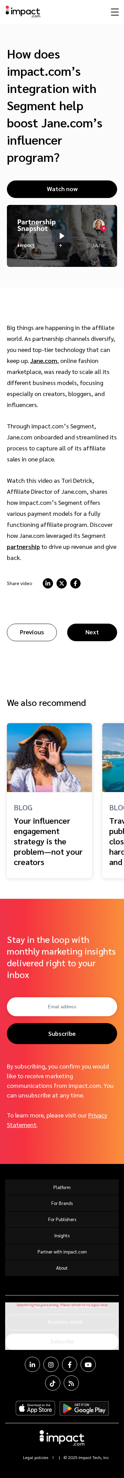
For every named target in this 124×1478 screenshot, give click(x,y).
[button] (62, 235)
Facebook (69, 1364)
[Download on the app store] (35, 1408)
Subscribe (62, 1033)
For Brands (62, 1203)
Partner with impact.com (62, 1252)
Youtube (88, 1364)
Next (92, 632)
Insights (62, 1235)
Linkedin (32, 1364)
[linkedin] (48, 583)
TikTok (52, 1383)
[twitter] (61, 583)
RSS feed (71, 1383)
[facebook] (75, 583)
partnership (23, 546)
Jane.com (43, 360)
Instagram (51, 1364)
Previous (32, 632)
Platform (62, 1187)
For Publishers (62, 1219)
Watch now (62, 188)
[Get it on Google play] (84, 1408)
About (62, 1268)
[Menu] (114, 12)
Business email (65, 1321)
